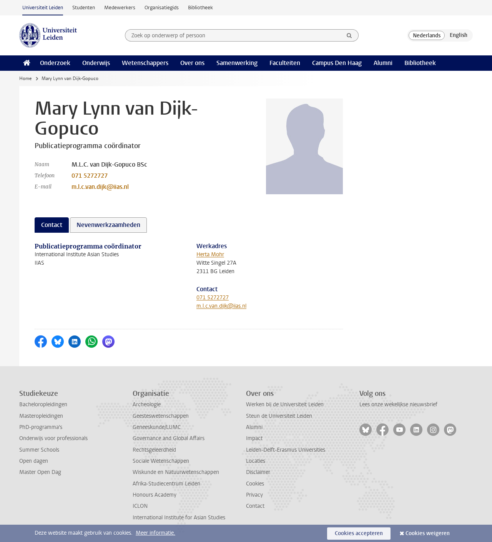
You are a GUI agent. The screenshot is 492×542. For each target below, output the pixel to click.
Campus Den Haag (337, 63)
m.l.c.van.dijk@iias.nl (100, 187)
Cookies (255, 483)
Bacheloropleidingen (43, 404)
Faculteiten (284, 63)
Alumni (383, 63)
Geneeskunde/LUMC (157, 427)
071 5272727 (89, 176)
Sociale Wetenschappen (161, 461)
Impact (254, 438)
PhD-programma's (40, 427)
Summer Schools (39, 450)
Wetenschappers (145, 63)
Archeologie (147, 404)
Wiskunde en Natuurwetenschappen (176, 472)
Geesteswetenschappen (161, 416)
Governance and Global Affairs (168, 438)
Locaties (255, 461)
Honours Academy (154, 495)
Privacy (254, 495)
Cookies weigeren (428, 533)
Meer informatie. (155, 533)
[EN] (458, 35)
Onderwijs (96, 63)
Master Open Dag (40, 472)
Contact (255, 506)
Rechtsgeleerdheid (154, 450)
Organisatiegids (162, 7)
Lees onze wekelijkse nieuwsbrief (398, 404)
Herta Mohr (210, 254)
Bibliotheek (200, 7)
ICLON (140, 506)
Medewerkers (119, 7)
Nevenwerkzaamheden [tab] (108, 225)
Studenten (83, 7)
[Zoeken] (349, 35)
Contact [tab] (51, 225)
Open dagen (33, 461)
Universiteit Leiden (42, 7)
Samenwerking (237, 63)
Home (25, 78)
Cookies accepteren (359, 533)
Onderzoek (55, 63)
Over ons (192, 63)
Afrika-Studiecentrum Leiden (166, 483)
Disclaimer (258, 472)
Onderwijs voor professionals (53, 438)
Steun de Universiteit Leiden (279, 416)
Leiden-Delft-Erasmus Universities (285, 450)
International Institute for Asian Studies (179, 517)
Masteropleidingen (41, 416)
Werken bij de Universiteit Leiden (285, 404)
